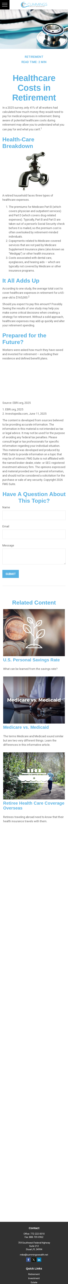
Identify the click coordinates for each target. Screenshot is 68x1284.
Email (5, 526)
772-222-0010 (37, 1234)
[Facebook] (28, 1260)
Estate (34, 1282)
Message (8, 545)
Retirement (34, 1274)
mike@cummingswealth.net (34, 1254)
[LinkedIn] (39, 1260)
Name (6, 507)
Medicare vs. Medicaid (26, 727)
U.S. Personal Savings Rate (31, 660)
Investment (34, 1278)
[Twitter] (34, 1260)
